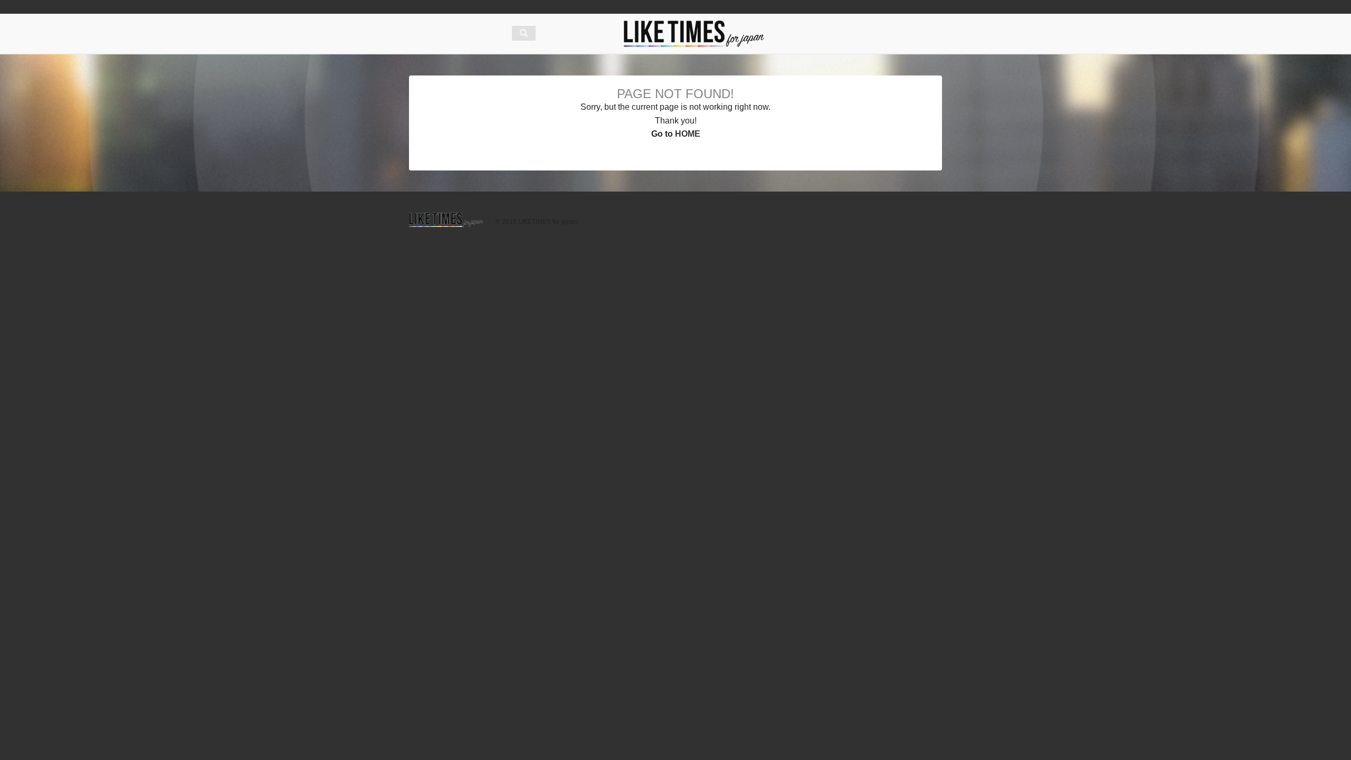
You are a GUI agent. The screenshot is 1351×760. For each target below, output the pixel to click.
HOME (687, 133)
